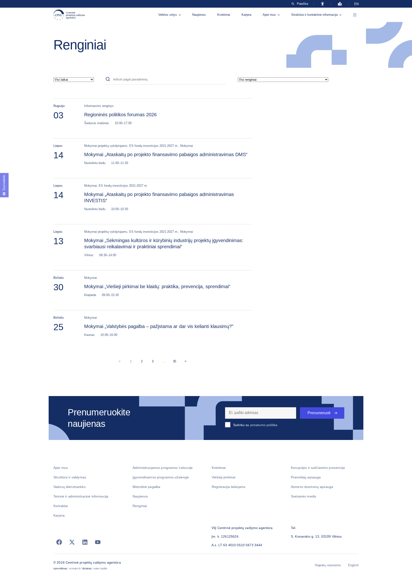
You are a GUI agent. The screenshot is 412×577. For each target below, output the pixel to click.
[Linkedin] (85, 542)
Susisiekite (4, 183)
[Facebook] (59, 542)
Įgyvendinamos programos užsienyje (161, 477)
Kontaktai (60, 506)
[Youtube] (97, 542)
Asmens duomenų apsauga (312, 487)
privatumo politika (264, 425)
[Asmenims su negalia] (322, 4)
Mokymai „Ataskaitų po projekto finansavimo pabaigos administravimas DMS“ (165, 154)
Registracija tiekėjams (228, 487)
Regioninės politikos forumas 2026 (120, 114)
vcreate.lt (74, 568)
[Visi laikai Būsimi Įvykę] (73, 79)
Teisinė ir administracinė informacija (80, 496)
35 (175, 360)
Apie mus (269, 14)
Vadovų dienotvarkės (69, 487)
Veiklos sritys (167, 14)
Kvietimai (223, 14)
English (353, 565)
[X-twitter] (72, 542)
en (356, 4)
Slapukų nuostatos (328, 565)
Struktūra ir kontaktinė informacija (314, 14)
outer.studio (100, 568)
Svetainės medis (303, 496)
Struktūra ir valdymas (69, 477)
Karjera (246, 14)
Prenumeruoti (319, 413)
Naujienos (199, 14)
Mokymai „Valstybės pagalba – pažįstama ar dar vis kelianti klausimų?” (158, 326)
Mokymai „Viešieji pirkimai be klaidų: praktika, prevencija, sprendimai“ (157, 286)
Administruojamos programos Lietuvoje (163, 468)
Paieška (302, 3)
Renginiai (140, 506)
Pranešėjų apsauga (306, 477)
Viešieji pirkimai (223, 477)
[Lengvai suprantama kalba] (340, 4)
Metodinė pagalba (146, 487)
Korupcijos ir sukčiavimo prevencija (318, 468)
